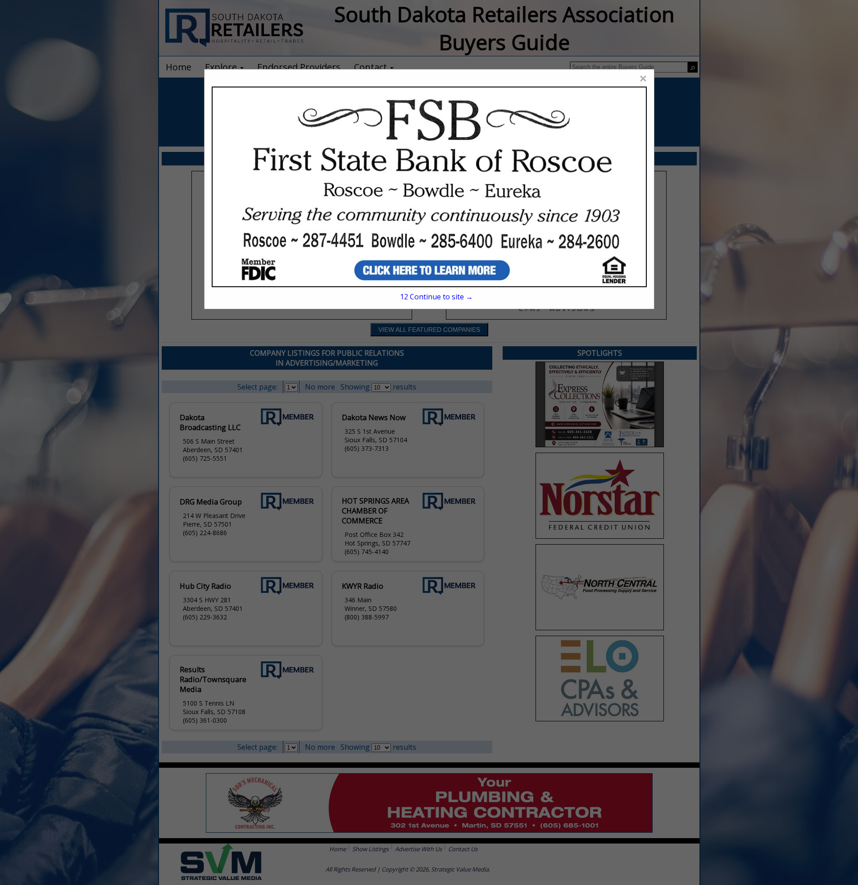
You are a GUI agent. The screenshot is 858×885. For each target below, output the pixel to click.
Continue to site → (436, 297)
